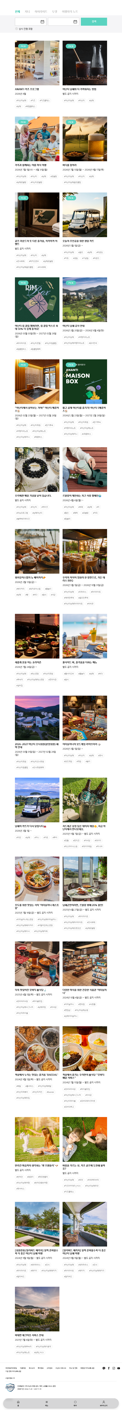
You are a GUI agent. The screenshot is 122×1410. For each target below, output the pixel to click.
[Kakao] (104, 1368)
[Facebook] (109, 1368)
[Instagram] (114, 1368)
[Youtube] (118, 1368)
